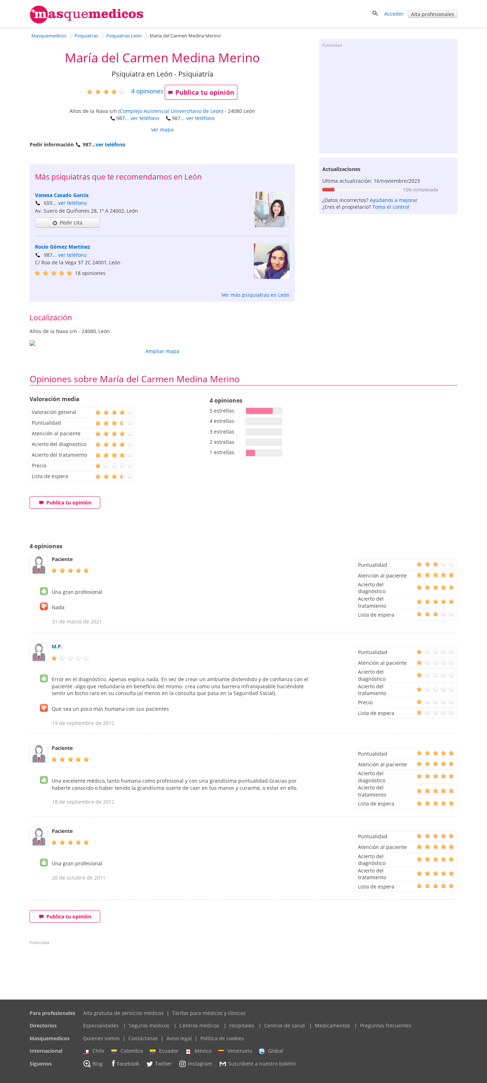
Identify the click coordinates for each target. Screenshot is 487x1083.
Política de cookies (222, 1038)
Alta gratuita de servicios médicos (123, 1013)
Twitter (163, 1063)
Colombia (132, 1050)
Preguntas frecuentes (385, 1025)
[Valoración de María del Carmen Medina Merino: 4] (108, 91)
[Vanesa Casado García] (271, 225)
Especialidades (101, 1025)
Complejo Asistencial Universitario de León (171, 111)
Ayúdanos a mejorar (394, 200)
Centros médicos (199, 1025)
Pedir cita (71, 222)
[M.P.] (39, 659)
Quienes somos (101, 1038)
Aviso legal (179, 1038)
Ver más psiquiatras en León (255, 294)
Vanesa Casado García (61, 195)
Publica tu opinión (204, 92)
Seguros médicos (149, 1025)
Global (275, 1050)
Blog (97, 1063)
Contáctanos (143, 1038)
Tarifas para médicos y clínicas (209, 1013)
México (203, 1050)
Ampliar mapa (162, 351)
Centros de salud (284, 1025)
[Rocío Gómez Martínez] (271, 277)
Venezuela (239, 1050)
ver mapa (162, 129)
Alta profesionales (432, 14)
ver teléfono (144, 118)
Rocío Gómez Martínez (62, 246)
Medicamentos (332, 1025)
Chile (98, 1050)
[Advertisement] (388, 100)
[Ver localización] (162, 343)
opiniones (147, 91)
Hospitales (241, 1025)
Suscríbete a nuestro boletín (262, 1063)
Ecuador (169, 1050)
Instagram (200, 1063)
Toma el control (390, 206)
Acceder (394, 13)
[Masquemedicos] (87, 22)
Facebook (128, 1063)
